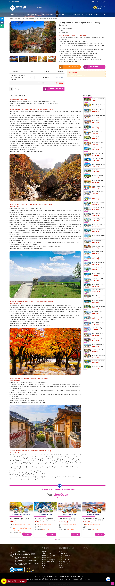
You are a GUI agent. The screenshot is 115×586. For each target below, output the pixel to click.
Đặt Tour (27, 534)
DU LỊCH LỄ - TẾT (86, 14)
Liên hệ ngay (93, 67)
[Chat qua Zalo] (2, 19)
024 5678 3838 (15, 2)
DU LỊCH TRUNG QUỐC (60, 14)
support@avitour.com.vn (28, 2)
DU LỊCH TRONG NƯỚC (33, 14)
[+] (34, 76)
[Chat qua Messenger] (2, 22)
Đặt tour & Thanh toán (56, 89)
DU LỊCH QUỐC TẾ (46, 14)
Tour (57, 494)
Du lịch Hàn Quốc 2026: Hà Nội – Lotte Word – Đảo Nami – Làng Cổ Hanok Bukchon (68, 519)
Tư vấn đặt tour (72, 67)
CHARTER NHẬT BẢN (74, 14)
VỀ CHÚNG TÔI (20, 14)
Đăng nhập (96, 2)
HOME (12, 14)
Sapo (69, 584)
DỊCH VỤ (96, 14)
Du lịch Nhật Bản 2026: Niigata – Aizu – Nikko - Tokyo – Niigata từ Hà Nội (93, 519)
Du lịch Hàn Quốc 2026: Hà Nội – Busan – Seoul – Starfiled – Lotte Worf (45, 519)
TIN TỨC (103, 14)
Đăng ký (103, 2)
